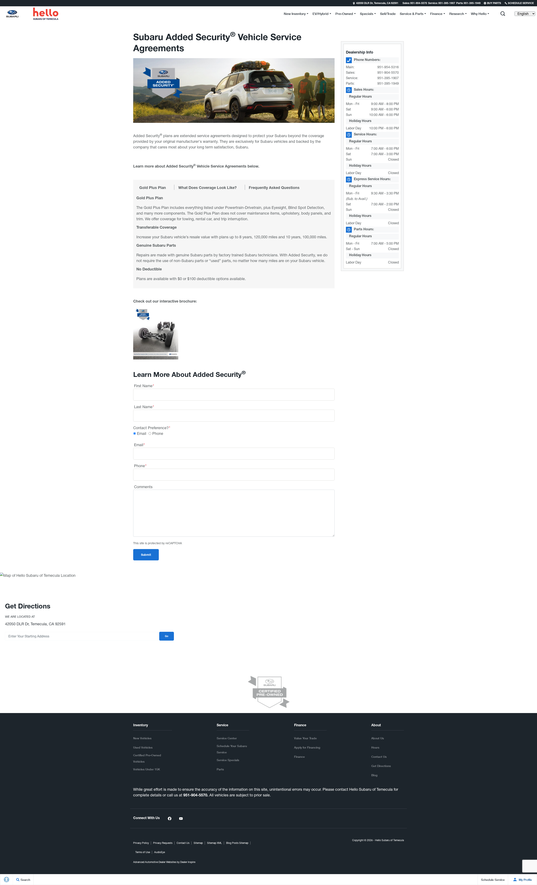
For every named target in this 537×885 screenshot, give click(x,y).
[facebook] (169, 818)
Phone (157, 433)
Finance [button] (436, 14)
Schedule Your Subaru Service (232, 749)
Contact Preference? (151, 428)
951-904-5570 (388, 72)
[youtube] (180, 818)
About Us (377, 738)
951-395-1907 (388, 78)
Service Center (227, 738)
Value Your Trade (305, 738)
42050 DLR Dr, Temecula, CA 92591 (377, 3)
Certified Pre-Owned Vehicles (147, 758)
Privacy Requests (162, 843)
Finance (299, 756)
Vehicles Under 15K (146, 769)
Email (141, 433)
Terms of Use (142, 852)
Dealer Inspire (187, 862)
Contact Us (379, 756)
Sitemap (198, 843)
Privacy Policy (141, 843)
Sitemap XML (214, 843)
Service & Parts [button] (411, 14)
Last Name (144, 407)
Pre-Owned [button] (344, 14)
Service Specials (228, 760)
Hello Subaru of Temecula (389, 840)
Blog (374, 775)
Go (166, 636)
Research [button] (456, 14)
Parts (220, 769)
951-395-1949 (388, 83)
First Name (144, 386)
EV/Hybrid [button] (320, 14)
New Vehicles (142, 738)
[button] (502, 13)
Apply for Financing (307, 747)
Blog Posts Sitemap (237, 843)
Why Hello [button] (478, 14)
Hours (375, 747)
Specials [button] (366, 14)
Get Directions (381, 766)
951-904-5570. (195, 795)
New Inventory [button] (295, 14)
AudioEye (159, 852)
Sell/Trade (388, 14)
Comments (143, 487)
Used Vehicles (142, 747)
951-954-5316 (388, 67)
